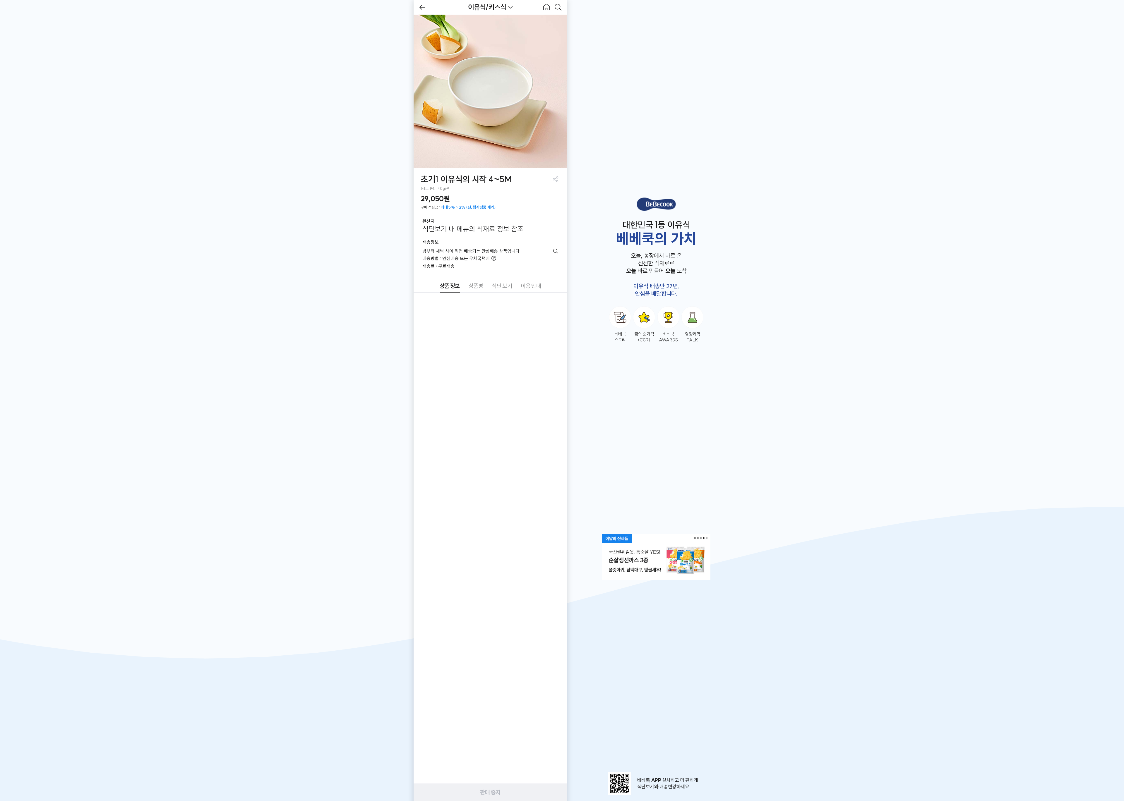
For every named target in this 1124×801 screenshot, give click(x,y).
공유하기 (555, 179)
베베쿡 (656, 204)
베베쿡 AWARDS (668, 337)
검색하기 (558, 7)
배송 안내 (555, 251)
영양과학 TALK (692, 337)
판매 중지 (490, 792)
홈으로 (546, 7)
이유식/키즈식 (487, 7)
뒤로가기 (422, 7)
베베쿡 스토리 (620, 337)
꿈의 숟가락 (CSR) (644, 337)
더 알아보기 (494, 258)
